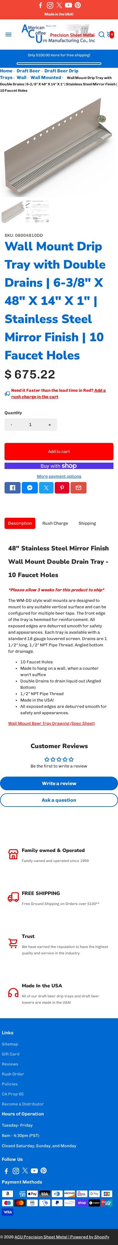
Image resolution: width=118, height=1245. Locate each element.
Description (20, 523)
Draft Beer (28, 71)
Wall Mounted (46, 77)
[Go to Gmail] (78, 488)
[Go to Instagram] (50, 5)
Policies (10, 1084)
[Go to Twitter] (59, 5)
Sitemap (10, 1044)
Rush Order (13, 1074)
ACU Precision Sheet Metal (41, 1236)
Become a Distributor (23, 1103)
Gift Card (10, 1054)
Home (6, 71)
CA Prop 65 (13, 1093)
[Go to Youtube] (68, 5)
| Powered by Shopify (88, 1236)
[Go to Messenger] (30, 488)
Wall (21, 77)
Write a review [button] (59, 783)
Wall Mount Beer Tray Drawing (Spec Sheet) (51, 723)
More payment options (59, 476)
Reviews (10, 1064)
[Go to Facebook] (40, 5)
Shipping (87, 523)
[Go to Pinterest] (78, 5)
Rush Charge (55, 523)
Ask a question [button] (59, 800)
